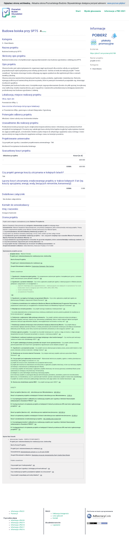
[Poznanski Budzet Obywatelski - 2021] (12, 12)
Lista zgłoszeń (58, 516)
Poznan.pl (14, 513)
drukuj (44, 31)
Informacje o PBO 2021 (114, 11)
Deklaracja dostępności (61, 513)
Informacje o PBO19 (18, 523)
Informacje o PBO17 (18, 527)
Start (78, 11)
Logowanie (56, 525)
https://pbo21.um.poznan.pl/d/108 (103, 53)
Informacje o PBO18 (18, 525)
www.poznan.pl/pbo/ (116, 3)
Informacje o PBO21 (18, 511)
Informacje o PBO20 (18, 520)
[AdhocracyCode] (102, 519)
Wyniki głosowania (92, 11)
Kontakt (55, 518)
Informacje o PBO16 (18, 529)
